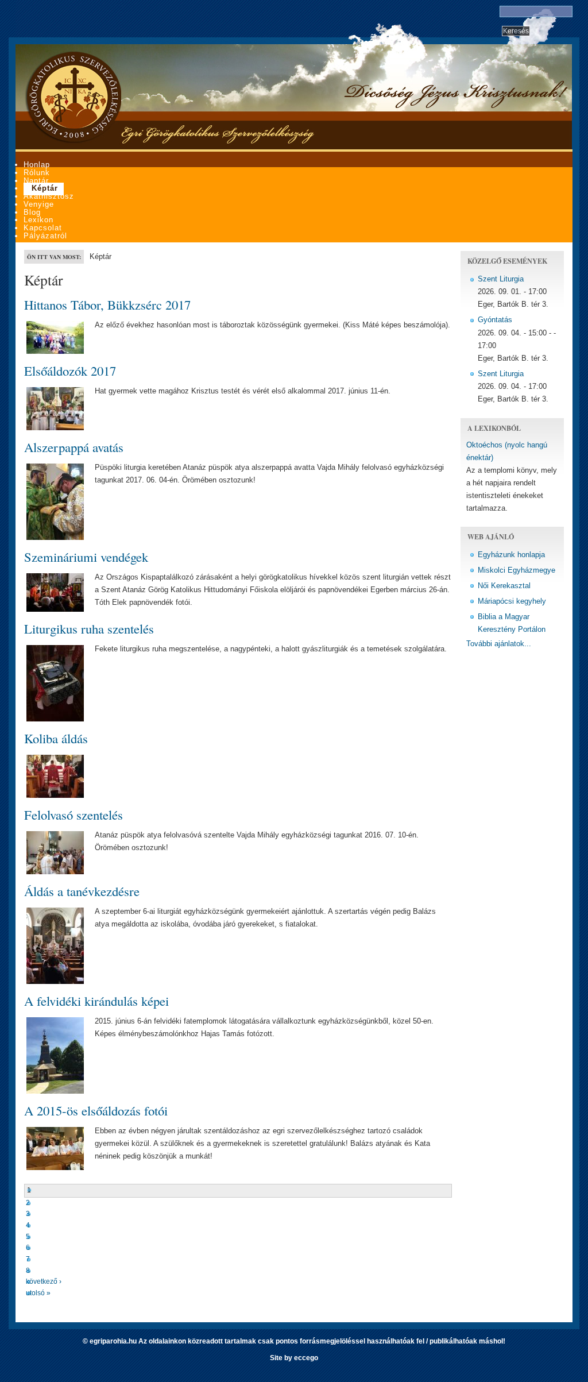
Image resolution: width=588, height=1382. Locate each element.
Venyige (39, 204)
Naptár (36, 180)
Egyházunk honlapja (511, 554)
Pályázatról (45, 235)
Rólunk (37, 172)
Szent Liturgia (501, 279)
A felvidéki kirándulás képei (96, 1000)
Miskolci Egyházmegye (516, 570)
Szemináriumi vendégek (86, 556)
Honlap (37, 164)
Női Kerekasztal (504, 585)
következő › (43, 1281)
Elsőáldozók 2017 (70, 370)
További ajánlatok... (498, 643)
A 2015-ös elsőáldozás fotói (96, 1110)
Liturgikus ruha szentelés (89, 628)
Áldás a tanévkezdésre (82, 891)
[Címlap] (73, 141)
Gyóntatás (495, 319)
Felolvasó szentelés (73, 814)
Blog (32, 212)
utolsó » (38, 1293)
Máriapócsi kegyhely (512, 601)
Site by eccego (294, 1358)
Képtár (45, 188)
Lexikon (38, 219)
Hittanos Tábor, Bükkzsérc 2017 (107, 304)
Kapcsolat (43, 227)
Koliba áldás (56, 738)
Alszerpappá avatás (73, 446)
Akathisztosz (49, 196)
